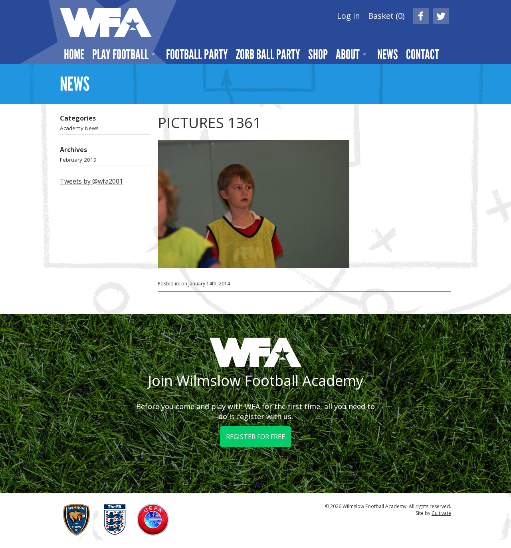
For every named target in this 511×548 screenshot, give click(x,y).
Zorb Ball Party (268, 54)
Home (74, 54)
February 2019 (78, 159)
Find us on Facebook (421, 16)
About (348, 54)
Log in (348, 15)
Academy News (79, 128)
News (387, 54)
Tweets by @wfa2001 (91, 181)
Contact (422, 54)
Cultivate (441, 513)
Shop (318, 54)
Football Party (197, 54)
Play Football (120, 54)
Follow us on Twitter (441, 16)
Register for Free (255, 436)
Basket (386, 15)
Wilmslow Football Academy (106, 22)
